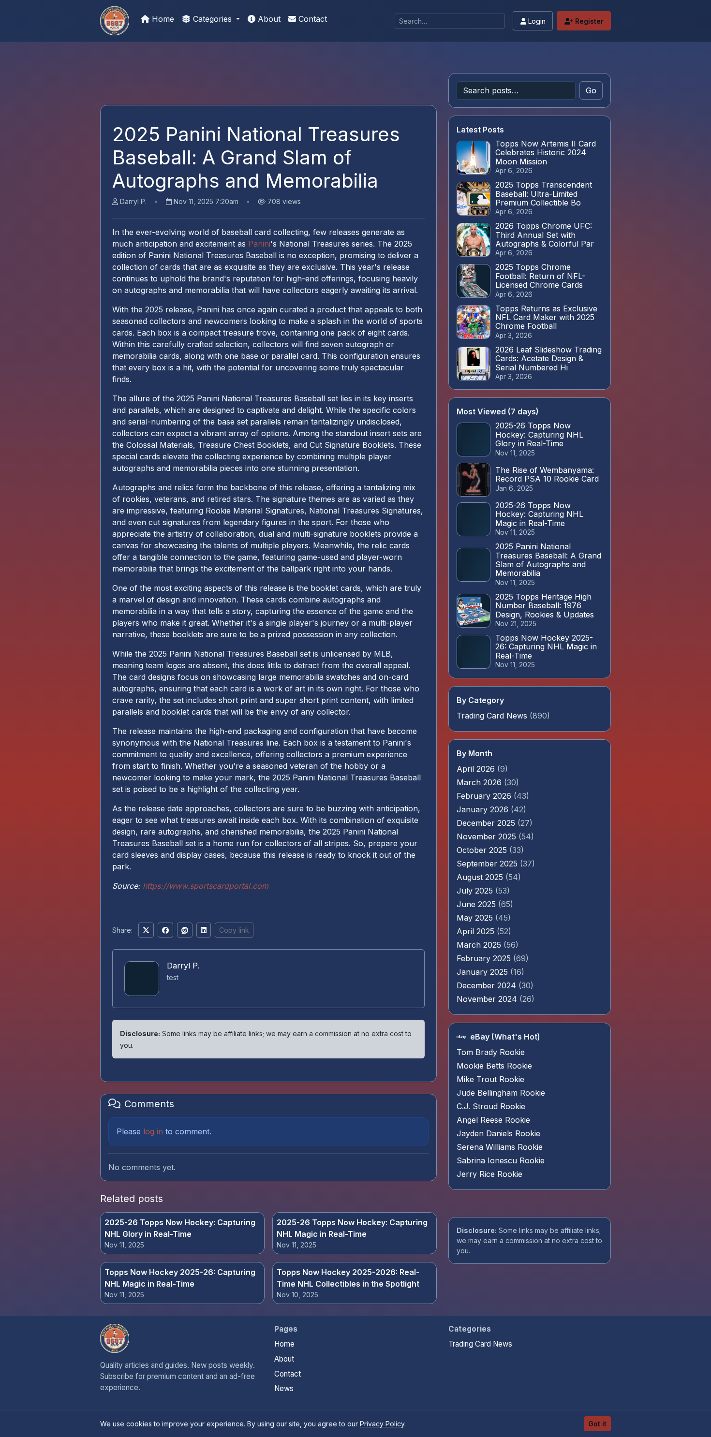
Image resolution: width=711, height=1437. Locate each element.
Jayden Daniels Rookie (498, 1133)
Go (591, 90)
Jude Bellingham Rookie (501, 1093)
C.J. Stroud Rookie (491, 1106)
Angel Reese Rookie (493, 1120)
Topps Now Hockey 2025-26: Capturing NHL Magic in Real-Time (179, 1278)
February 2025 (485, 958)
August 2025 (481, 877)
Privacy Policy (382, 1424)
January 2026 (484, 809)
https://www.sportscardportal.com (205, 886)
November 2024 (488, 999)
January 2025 (483, 972)
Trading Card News (492, 715)
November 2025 (487, 836)
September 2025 (488, 863)
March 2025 (480, 945)
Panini (259, 244)
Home (161, 19)
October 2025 (483, 850)
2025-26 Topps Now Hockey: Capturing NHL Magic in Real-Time (352, 1228)
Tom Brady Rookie (491, 1052)
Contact (311, 19)
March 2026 (480, 782)
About (268, 19)
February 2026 (485, 796)
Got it (597, 1424)
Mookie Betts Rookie (494, 1065)
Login (536, 21)
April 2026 (477, 769)
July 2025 (476, 890)
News (284, 1388)
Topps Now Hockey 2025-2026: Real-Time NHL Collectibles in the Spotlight (348, 1278)
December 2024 (487, 985)
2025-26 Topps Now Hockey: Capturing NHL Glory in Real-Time (179, 1228)
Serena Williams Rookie (500, 1147)
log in (153, 1131)
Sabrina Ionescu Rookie (501, 1160)
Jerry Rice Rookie (489, 1174)
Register (588, 21)
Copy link (234, 930)
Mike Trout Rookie (490, 1079)
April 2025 (477, 931)
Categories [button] (212, 19)
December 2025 (487, 823)
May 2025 (476, 918)
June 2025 (477, 904)
